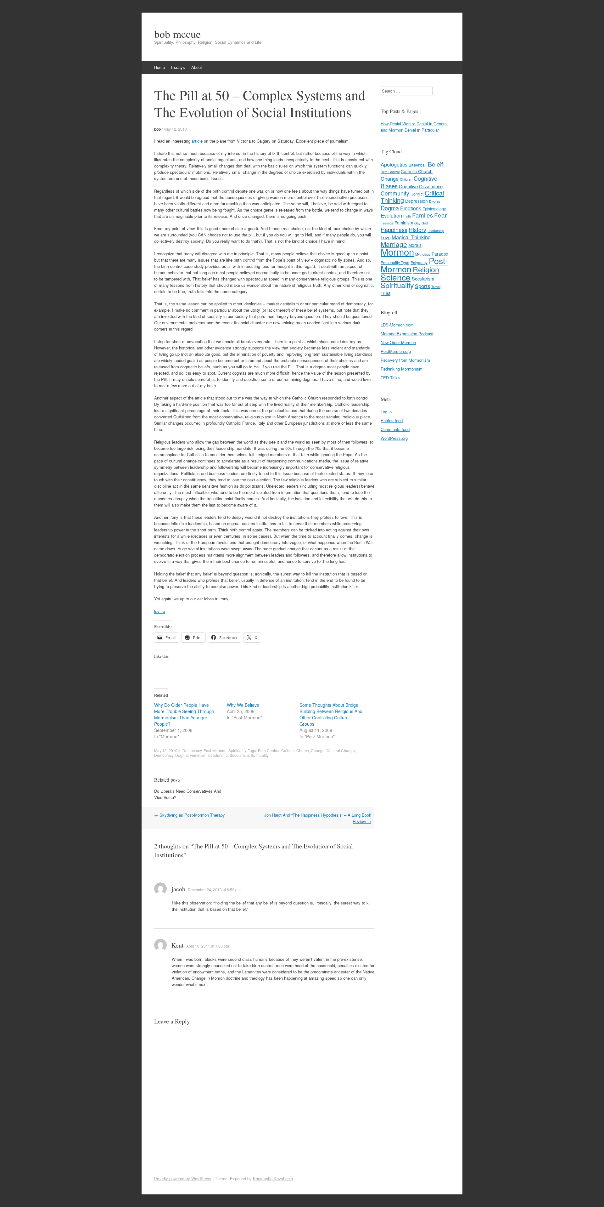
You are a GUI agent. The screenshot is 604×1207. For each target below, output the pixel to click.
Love (385, 237)
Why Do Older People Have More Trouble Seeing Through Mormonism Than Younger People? (184, 714)
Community (395, 193)
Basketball (418, 165)
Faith (407, 216)
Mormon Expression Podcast (407, 334)
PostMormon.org (396, 351)
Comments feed (395, 429)
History (417, 230)
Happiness (394, 229)
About (196, 67)
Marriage (394, 244)
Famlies (422, 215)
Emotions (410, 208)
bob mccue (177, 33)
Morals (415, 245)
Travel (435, 286)
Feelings (387, 223)
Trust (385, 293)
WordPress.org (394, 438)
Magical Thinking (411, 237)
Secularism (239, 755)
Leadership (218, 755)
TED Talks (390, 378)
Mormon (397, 251)
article (197, 141)
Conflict (417, 194)
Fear (440, 215)
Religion (426, 269)
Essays (178, 67)
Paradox (440, 254)
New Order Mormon (398, 342)
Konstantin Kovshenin (273, 1179)
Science (396, 277)
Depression (416, 201)
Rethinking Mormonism (401, 369)
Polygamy (419, 262)
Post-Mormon (215, 750)
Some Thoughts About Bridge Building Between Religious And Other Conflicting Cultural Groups (330, 714)
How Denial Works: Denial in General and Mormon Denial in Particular (414, 127)
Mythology (422, 254)
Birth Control (268, 750)
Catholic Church (295, 750)
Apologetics (394, 164)
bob (157, 129)
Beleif (435, 164)
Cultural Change (341, 750)
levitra (159, 611)
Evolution (391, 215)
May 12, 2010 (175, 129)
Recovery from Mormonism (405, 360)
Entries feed (392, 420)
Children (406, 179)
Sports (422, 286)
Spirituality (237, 750)
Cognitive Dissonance (421, 186)
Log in (386, 412)
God (425, 223)
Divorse (434, 201)
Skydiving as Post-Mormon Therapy (189, 815)
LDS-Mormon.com (397, 325)
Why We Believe (243, 705)
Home (159, 67)
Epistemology (434, 209)
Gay (417, 223)
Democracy (192, 750)
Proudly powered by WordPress (182, 1179)
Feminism (198, 755)
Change (318, 750)
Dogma (181, 755)
